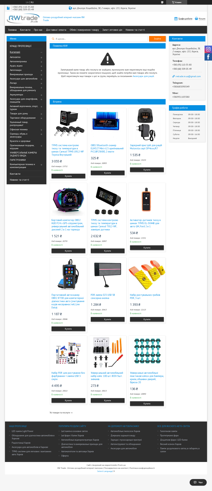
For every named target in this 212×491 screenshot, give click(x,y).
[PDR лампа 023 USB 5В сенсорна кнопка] (107, 274)
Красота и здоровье (20, 141)
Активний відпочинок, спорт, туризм (24, 108)
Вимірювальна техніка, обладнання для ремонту (23, 89)
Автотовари (16, 70)
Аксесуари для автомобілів (23, 78)
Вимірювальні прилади (21, 74)
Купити (68, 176)
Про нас (38, 30)
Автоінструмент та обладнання (126, 444)
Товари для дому (19, 113)
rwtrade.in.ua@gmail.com (188, 76)
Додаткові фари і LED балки (173, 439)
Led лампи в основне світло (74, 431)
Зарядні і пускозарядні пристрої (126, 439)
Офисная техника (18, 129)
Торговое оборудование (23, 117)
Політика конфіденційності (142, 468)
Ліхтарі (13, 82)
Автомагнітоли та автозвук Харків (77, 451)
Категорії (15, 52)
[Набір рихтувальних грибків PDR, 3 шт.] (146, 274)
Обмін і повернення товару (84, 30)
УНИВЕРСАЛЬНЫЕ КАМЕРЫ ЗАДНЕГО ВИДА (23, 154)
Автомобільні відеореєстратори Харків (80, 439)
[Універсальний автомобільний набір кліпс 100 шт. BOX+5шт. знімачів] (107, 352)
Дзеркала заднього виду (123, 435)
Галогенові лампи (168, 431)
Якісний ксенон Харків (170, 444)
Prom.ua (122, 465)
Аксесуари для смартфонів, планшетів (24, 100)
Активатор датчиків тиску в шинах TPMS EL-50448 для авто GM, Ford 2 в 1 (145, 223)
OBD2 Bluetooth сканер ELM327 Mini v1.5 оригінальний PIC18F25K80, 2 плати (107, 148)
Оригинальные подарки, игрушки (22, 147)
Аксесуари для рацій (143, 76)
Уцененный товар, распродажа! (19, 124)
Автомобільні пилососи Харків (125, 431)
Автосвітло (15, 57)
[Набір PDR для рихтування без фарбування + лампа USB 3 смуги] (68, 352)
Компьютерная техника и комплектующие (22, 166)
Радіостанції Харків (21, 442)
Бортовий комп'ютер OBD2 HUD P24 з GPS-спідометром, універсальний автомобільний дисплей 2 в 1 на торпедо (68, 224)
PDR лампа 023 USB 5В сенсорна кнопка (103, 296)
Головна (12, 30)
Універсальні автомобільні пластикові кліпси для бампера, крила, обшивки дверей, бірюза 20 (147, 377)
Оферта (65, 455)
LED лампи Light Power (22, 431)
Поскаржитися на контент (116, 468)
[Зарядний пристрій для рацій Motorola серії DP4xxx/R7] (146, 124)
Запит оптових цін (112, 30)
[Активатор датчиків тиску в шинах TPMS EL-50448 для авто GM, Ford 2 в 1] (146, 199)
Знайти (157, 38)
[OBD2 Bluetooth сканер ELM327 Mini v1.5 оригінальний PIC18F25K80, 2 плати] (107, 124)
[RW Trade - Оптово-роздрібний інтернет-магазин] (23, 18)
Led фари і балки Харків (72, 435)
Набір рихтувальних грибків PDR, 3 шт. (145, 296)
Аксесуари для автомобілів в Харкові (30, 447)
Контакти (25, 30)
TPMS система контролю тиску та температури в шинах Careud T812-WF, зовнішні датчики (104, 224)
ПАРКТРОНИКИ (18, 159)
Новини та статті (135, 30)
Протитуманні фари (169, 435)
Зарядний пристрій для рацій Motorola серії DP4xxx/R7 (146, 147)
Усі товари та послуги (60, 413)
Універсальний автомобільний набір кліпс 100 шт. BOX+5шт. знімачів (107, 376)
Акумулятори (16, 94)
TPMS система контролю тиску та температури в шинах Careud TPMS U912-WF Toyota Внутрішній (68, 150)
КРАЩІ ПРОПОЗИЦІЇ (20, 46)
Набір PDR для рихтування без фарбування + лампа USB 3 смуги (68, 376)
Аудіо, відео (16, 65)
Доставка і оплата (56, 30)
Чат (201, 482)
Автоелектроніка (18, 61)
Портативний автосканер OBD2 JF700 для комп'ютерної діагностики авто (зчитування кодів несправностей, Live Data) (68, 301)
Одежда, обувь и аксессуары (18, 135)
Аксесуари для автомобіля (124, 448)
